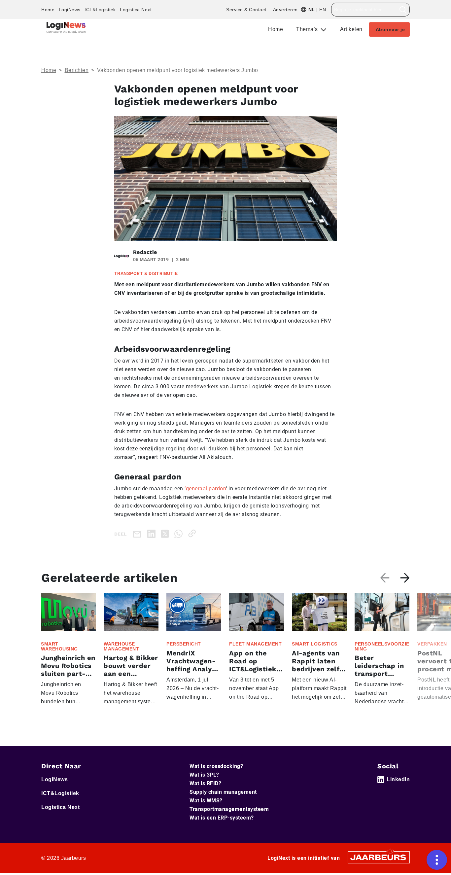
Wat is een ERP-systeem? (222, 818)
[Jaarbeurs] (379, 857)
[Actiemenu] (437, 860)
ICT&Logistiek (100, 9)
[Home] (66, 27)
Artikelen (351, 29)
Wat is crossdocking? (216, 766)
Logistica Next (136, 9)
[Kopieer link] (193, 533)
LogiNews (70, 9)
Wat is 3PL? (204, 775)
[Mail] (138, 534)
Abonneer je (390, 29)
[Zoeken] (403, 10)
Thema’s (307, 29)
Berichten (77, 70)
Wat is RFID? (205, 783)
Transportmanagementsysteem (229, 809)
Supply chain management (223, 792)
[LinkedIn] (152, 533)
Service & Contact (246, 9)
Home (47, 9)
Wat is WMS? (206, 800)
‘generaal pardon (205, 488)
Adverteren (285, 9)
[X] (166, 533)
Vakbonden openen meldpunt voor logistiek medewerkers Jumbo (177, 70)
